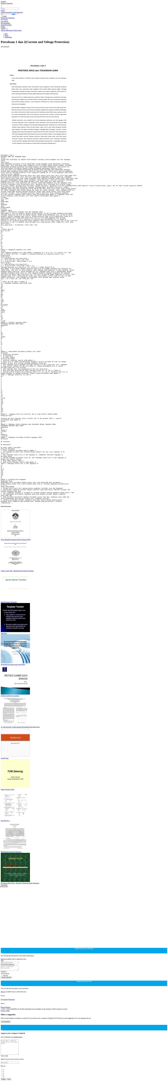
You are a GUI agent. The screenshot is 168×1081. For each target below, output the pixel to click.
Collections (11, 18)
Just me (5, 975)
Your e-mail (4, 1056)
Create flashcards (17, 12)
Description (7, 964)
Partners (7, 1007)
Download (4, 885)
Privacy (3, 1011)
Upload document (6, 12)
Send (8, 1079)
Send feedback (6, 1021)
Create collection (6, 977)
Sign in (3, 959)
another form (18, 1037)
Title (2, 961)
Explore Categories (7, 3)
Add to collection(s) (7, 30)
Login (2, 10)
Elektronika (8, 37)
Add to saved (17, 30)
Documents (4, 999)
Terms (8, 1011)
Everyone (6, 973)
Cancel (3, 1079)
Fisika (6, 35)
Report (3, 1007)
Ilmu (6, 34)
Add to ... (4, 28)
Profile (3, 26)
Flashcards (4, 18)
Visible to (4, 971)
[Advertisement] (59, 52)
